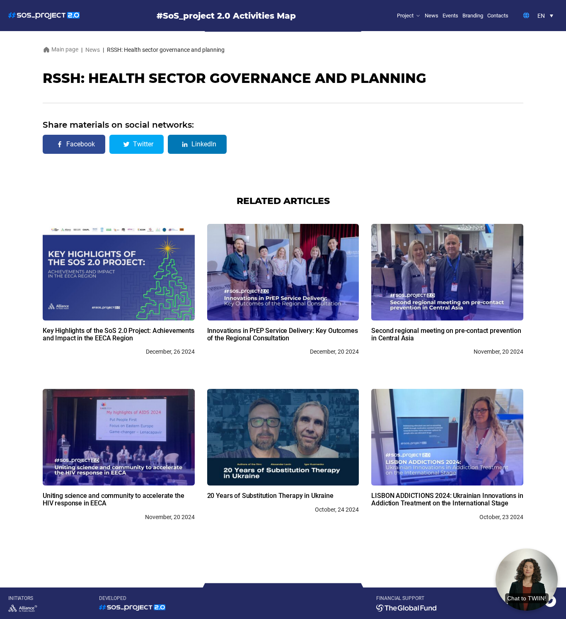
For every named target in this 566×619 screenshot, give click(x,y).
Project (405, 15)
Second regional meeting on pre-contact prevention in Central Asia (446, 334)
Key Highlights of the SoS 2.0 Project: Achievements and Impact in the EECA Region (118, 334)
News (431, 15)
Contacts (497, 15)
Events (450, 15)
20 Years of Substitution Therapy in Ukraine (270, 496)
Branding (472, 15)
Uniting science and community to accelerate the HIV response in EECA (113, 499)
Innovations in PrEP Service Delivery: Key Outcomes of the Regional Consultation (282, 334)
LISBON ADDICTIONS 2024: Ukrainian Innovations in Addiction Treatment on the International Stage (447, 499)
